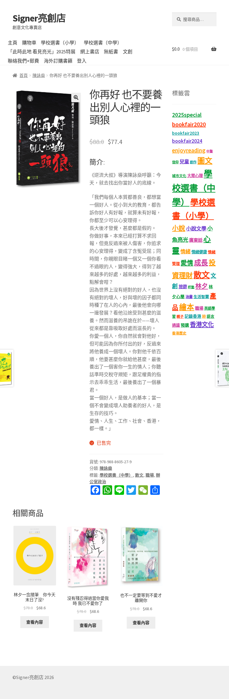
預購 (185, 325)
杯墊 (191, 287)
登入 (81, 61)
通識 (176, 325)
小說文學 (196, 228)
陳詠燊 (39, 75)
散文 (139, 475)
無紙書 (111, 52)
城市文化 (179, 175)
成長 (201, 262)
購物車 (29, 43)
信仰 (175, 162)
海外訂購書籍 (58, 61)
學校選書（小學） (60, 43)
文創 (127, 52)
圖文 (204, 160)
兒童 (184, 162)
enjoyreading (188, 150)
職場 (150, 475)
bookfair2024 (187, 141)
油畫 (189, 297)
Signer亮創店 (39, 18)
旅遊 (183, 286)
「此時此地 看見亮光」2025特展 (41, 52)
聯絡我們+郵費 (23, 61)
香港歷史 (179, 333)
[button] (76, 97)
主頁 (12, 43)
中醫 (209, 151)
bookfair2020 (189, 124)
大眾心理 (195, 175)
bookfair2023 (185, 133)
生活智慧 (201, 296)
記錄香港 (193, 316)
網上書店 (89, 52)
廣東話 (195, 240)
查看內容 (34, 622)
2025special (187, 114)
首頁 (23, 75)
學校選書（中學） (103, 43)
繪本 (186, 307)
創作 (193, 162)
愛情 (187, 263)
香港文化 (202, 324)
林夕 (201, 286)
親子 (180, 316)
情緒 (185, 251)
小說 (178, 228)
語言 (210, 316)
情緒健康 (199, 252)
